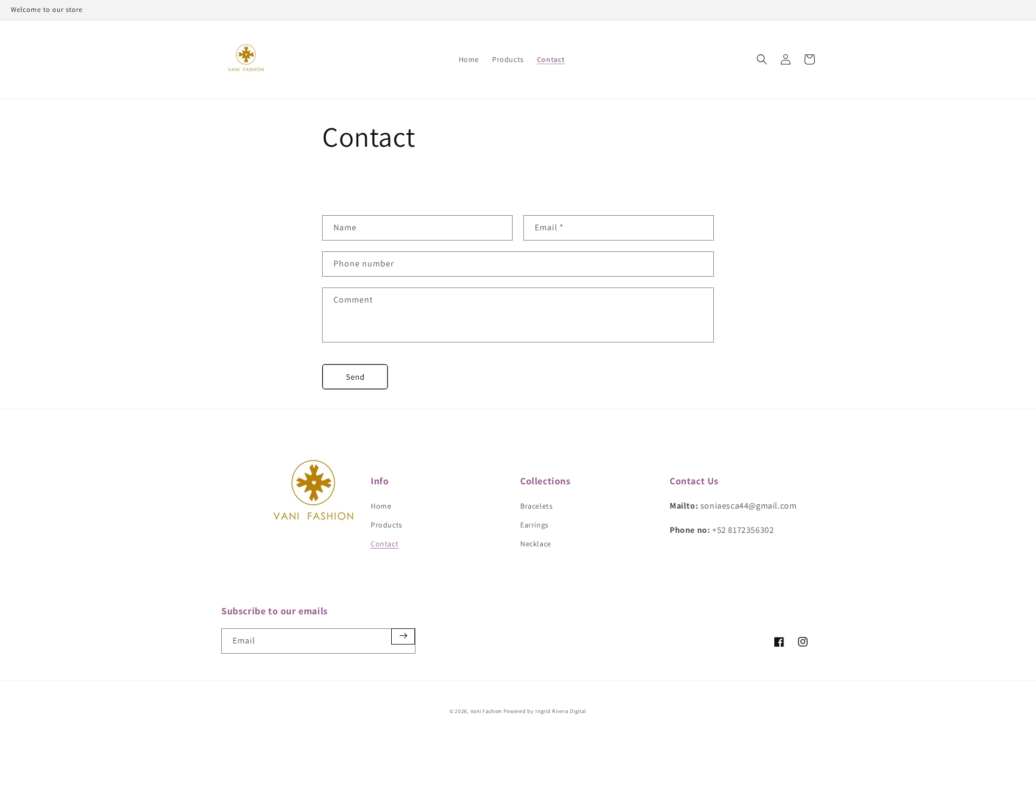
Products (387, 525)
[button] (762, 59)
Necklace (535, 544)
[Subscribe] (403, 636)
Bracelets (536, 506)
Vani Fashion (486, 711)
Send (355, 377)
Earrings (534, 525)
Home (381, 506)
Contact (384, 544)
